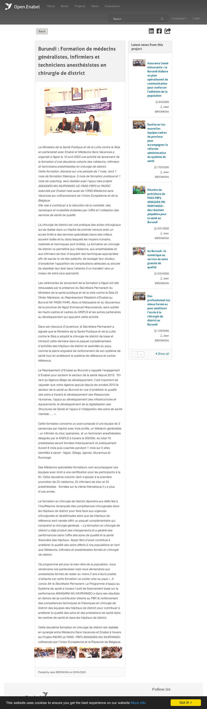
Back (42, 31)
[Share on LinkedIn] (152, 32)
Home (51, 6)
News (95, 6)
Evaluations (112, 6)
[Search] (162, 19)
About (65, 6)
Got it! (184, 703)
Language (178, 18)
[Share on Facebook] (160, 32)
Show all (163, 353)
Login (196, 18)
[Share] (168, 32)
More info (138, 703)
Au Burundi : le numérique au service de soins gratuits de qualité (157, 259)
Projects (80, 6)
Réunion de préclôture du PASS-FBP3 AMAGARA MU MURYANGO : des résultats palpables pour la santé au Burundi (157, 206)
